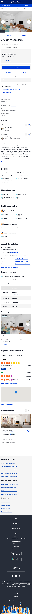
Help (16, 533)
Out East (16, 596)
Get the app (27, 5)
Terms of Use (16, 536)
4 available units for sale (21, 258)
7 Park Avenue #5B (7, 432)
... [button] (13, 8)
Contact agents (16, 67)
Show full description (7, 161)
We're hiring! (16, 520)
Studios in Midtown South (8, 463)
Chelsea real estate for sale (8, 487)
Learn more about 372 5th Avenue (10, 267)
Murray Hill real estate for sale (9, 484)
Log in (5, 344)
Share (9, 72)
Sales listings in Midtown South (9, 476)
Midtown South (9, 47)
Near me (16, 531)
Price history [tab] (5, 283)
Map (24, 35)
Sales (2, 8)
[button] (29, 355)
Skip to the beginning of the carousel (16, 445)
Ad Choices (16, 546)
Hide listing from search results (11, 89)
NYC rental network (16, 526)
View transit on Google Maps (9, 383)
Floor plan (9, 35)
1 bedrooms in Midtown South (9, 466)
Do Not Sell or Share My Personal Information (16, 538)
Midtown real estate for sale (9, 491)
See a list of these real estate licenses (18, 584)
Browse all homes (16, 528)
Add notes (7, 80)
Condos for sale (5, 502)
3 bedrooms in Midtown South (9, 473)
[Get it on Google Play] (16, 559)
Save (24, 72)
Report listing (7, 92)
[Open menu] (2, 2)
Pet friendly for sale (6, 511)
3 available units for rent (21, 261)
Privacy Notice (16, 543)
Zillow (16, 589)
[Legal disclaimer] (9, 105)
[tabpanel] (16, 297)
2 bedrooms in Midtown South (9, 470)
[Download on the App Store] (16, 553)
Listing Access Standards (16, 548)
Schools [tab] (11, 355)
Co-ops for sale (5, 505)
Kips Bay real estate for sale (9, 494)
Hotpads (16, 593)
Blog (16, 518)
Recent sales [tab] (16, 283)
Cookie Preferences (16, 541)
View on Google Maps (7, 404)
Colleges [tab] (19, 355)
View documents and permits (22, 264)
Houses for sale (5, 508)
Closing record (16, 294)
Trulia (16, 591)
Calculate (13, 106)
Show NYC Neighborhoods (16, 567)
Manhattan (8, 8)
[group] (16, 429)
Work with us (16, 523)
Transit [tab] (4, 355)
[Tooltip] (15, 279)
